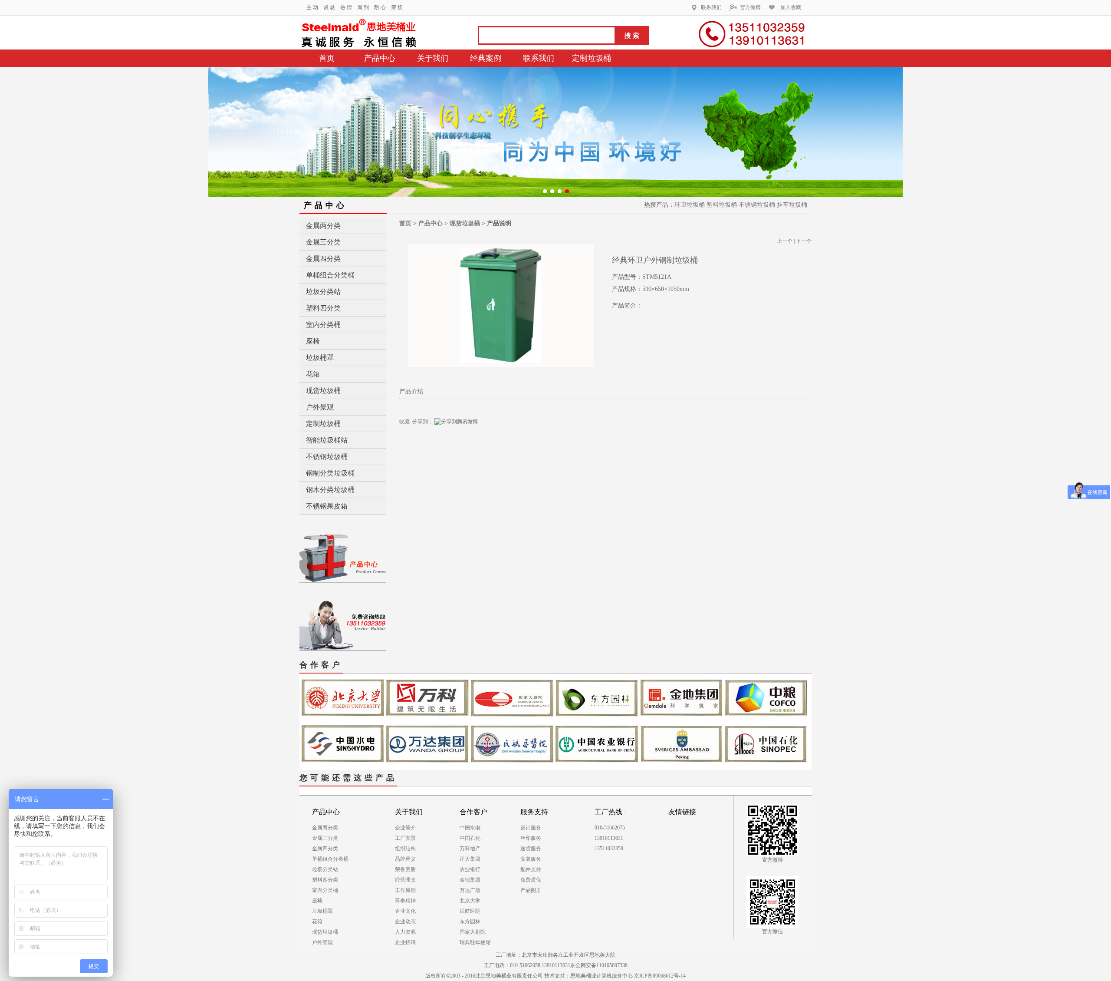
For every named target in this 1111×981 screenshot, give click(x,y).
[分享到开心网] (487, 422)
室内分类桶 (323, 324)
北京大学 (470, 901)
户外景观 (320, 407)
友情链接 (682, 812)
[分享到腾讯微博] (456, 422)
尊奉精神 (405, 901)
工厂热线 (608, 812)
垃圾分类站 (323, 291)
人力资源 (405, 932)
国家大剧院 (473, 932)
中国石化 (470, 838)
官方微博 (751, 7)
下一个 (804, 241)
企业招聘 (405, 942)
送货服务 (530, 849)
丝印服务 (530, 838)
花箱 (313, 374)
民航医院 (470, 911)
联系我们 (712, 7)
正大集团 (470, 859)
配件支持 (530, 869)
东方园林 (470, 921)
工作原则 (405, 890)
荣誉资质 (405, 869)
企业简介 (405, 828)
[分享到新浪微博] (479, 422)
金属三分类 (323, 242)
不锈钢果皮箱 (327, 506)
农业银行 (470, 869)
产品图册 (530, 890)
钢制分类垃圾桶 (330, 473)
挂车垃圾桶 (792, 204)
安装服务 (530, 859)
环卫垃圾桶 (689, 204)
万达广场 (470, 890)
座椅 (313, 341)
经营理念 (405, 880)
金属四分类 (323, 258)
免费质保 (530, 880)
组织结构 (405, 849)
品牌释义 (405, 859)
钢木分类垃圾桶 (330, 489)
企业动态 (405, 921)
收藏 (404, 422)
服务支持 (534, 812)
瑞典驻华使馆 (475, 942)
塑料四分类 (323, 308)
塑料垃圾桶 (722, 204)
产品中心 (430, 223)
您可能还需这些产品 (348, 777)
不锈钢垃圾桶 (757, 204)
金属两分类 (323, 225)
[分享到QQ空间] (490, 422)
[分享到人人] (485, 422)
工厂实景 (405, 838)
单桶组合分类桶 (330, 275)
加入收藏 (790, 7)
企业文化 (405, 911)
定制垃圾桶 (323, 423)
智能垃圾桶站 (327, 440)
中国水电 (470, 828)
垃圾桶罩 (320, 357)
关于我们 (409, 812)
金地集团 (470, 880)
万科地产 (470, 849)
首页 (405, 223)
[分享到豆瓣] (482, 422)
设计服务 (530, 828)
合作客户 (321, 665)
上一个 (784, 241)
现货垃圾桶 (323, 390)
